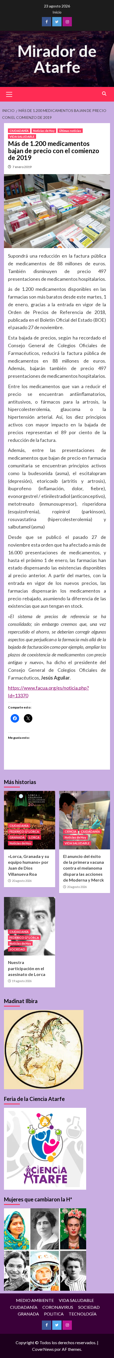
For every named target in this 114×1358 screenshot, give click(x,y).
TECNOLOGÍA (83, 1313)
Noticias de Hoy (44, 130)
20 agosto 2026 (22, 880)
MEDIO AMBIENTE (35, 1300)
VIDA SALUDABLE (22, 136)
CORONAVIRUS (57, 1307)
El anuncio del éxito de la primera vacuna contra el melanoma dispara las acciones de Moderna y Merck (83, 868)
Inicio (57, 12)
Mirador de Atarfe (57, 58)
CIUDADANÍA (19, 130)
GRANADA (17, 837)
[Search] (104, 93)
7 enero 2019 (22, 167)
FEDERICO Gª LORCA (24, 831)
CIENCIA (70, 831)
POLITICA (54, 1313)
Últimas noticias (70, 130)
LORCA (34, 837)
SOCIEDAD (17, 949)
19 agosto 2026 (22, 981)
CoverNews (43, 1349)
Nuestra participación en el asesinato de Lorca (26, 968)
